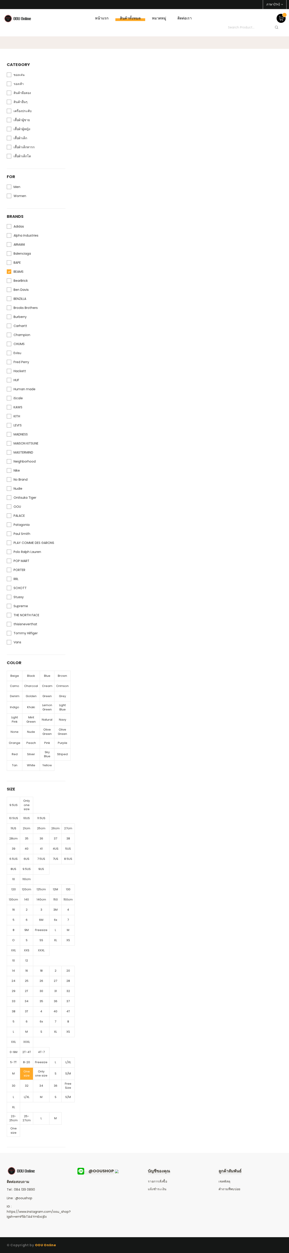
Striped (62, 754)
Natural (47, 719)
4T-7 (41, 1052)
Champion (22, 335)
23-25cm (13, 1118)
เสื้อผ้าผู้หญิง (22, 129)
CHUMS (19, 344)
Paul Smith (22, 533)
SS (41, 940)
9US (41, 869)
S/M (68, 1073)
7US (55, 859)
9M (26, 930)
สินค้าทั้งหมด (130, 18)
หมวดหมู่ (159, 18)
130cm (13, 899)
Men (17, 187)
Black (31, 676)
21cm (26, 828)
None (15, 732)
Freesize (41, 930)
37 (55, 838)
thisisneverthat (25, 624)
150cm (68, 899)
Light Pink (14, 719)
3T (26, 1011)
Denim (14, 696)
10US (26, 818)
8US (13, 869)
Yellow (47, 765)
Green (47, 696)
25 (26, 981)
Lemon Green (47, 707)
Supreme (21, 606)
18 (41, 971)
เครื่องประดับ (23, 111)
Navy (62, 719)
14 (13, 971)
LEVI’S (18, 425)
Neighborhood (25, 461)
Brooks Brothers (26, 308)
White (31, 765)
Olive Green (47, 731)
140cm (41, 899)
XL (55, 940)
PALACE (19, 515)
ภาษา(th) (273, 4)
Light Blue (62, 707)
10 (13, 879)
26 (41, 981)
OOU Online (45, 1245)
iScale (18, 398)
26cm (55, 828)
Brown (62, 676)
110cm (26, 879)
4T (68, 1011)
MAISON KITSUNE (26, 443)
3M (55, 909)
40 (26, 848)
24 (13, 981)
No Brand (21, 479)
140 (26, 899)
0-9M (13, 1052)
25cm (41, 828)
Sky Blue (47, 754)
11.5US (41, 818)
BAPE (17, 262)
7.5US (41, 859)
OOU (17, 506)
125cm (41, 889)
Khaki (31, 707)
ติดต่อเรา (184, 18)
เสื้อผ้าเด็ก (20, 138)
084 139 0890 (24, 1189)
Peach (31, 743)
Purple (62, 743)
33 (13, 1001)
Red (15, 754)
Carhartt (20, 326)
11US (13, 828)
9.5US (13, 805)
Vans (17, 642)
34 (26, 1001)
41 (41, 848)
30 (41, 991)
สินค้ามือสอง (22, 93)
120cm (26, 889)
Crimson (62, 686)
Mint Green (31, 719)
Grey (62, 696)
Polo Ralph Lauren (27, 552)
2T (26, 991)
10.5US (13, 818)
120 (13, 889)
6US (26, 859)
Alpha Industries (26, 235)
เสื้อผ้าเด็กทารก (24, 147)
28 (68, 981)
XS (68, 940)
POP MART (21, 561)
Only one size (26, 805)
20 (68, 971)
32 (68, 991)
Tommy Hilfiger (26, 633)
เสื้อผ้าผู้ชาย (22, 120)
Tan (14, 765)
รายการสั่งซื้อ (157, 1181)
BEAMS (18, 271)
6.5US (13, 859)
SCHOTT (20, 588)
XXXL (41, 950)
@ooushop (23, 1198)
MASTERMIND (23, 452)
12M (55, 889)
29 (13, 991)
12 (26, 960)
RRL (16, 579)
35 (26, 838)
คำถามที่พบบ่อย (229, 1189)
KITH (17, 416)
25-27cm (27, 1118)
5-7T (13, 1062)
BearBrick (21, 280)
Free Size (68, 1085)
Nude (31, 732)
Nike (17, 470)
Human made (24, 389)
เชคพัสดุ (225, 1181)
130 (68, 889)
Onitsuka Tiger (25, 497)
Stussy (19, 597)
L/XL (68, 1062)
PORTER (19, 570)
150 (55, 899)
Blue (47, 676)
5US (68, 848)
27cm (68, 828)
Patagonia (22, 524)
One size (26, 1073)
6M (41, 920)
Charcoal (31, 686)
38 (68, 838)
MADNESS (21, 434)
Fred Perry (21, 362)
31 (55, 991)
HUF (16, 380)
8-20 (26, 1062)
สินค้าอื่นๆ (21, 102)
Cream (47, 686)
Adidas (19, 226)
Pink (47, 743)
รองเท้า (19, 84)
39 (13, 848)
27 (55, 981)
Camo (14, 686)
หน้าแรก (102, 18)
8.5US (68, 859)
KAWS (18, 407)
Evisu (17, 353)
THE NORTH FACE (26, 615)
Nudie (18, 488)
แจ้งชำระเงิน (157, 1189)
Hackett (20, 371)
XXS (26, 950)
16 (13, 909)
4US (55, 848)
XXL (13, 950)
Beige (14, 676)
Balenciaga (22, 253)
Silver (31, 754)
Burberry (20, 317)
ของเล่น (19, 75)
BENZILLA (20, 298)
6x (55, 920)
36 (41, 838)
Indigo (14, 707)
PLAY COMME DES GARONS (34, 543)
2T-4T (26, 1052)
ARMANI (19, 244)
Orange (14, 743)
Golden (31, 696)
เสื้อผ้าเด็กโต (22, 156)
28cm (13, 838)
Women (20, 196)
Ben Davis (21, 289)
